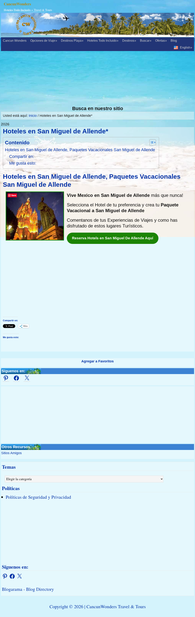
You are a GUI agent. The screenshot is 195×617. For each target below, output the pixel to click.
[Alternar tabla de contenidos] (150, 142)
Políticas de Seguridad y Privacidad (38, 497)
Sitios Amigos (11, 453)
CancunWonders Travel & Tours (116, 606)
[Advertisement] (97, 79)
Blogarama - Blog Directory (28, 589)
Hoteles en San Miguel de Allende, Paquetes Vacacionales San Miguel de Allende (80, 149)
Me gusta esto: (22, 163)
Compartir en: (21, 156)
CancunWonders (17, 4)
